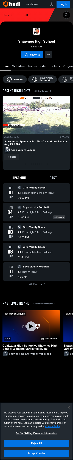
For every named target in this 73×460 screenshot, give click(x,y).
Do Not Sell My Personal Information (36, 433)
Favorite (35, 54)
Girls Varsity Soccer (23, 149)
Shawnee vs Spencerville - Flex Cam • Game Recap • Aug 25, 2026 (35, 143)
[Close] (69, 407)
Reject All (36, 443)
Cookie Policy (52, 426)
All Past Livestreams (43, 303)
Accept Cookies (36, 453)
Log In (63, 4)
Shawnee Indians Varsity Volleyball (30, 353)
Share (13, 157)
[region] (36, 431)
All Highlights (41, 91)
